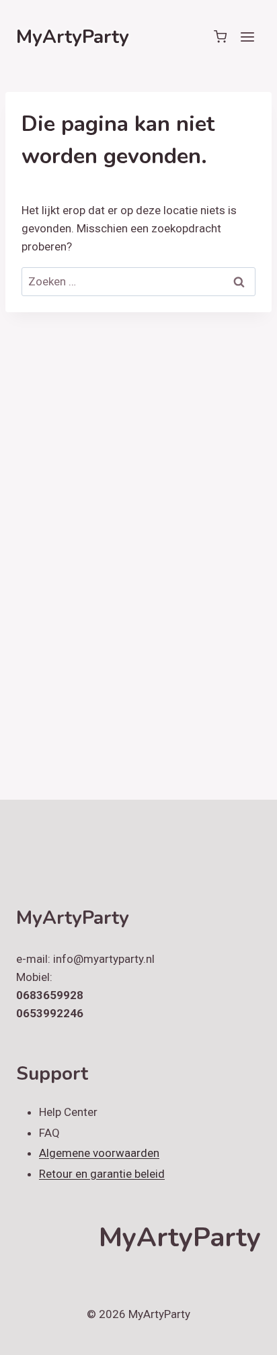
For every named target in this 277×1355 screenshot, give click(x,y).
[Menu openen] (247, 36)
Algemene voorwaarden (99, 1153)
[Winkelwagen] (220, 36)
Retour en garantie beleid (102, 1173)
